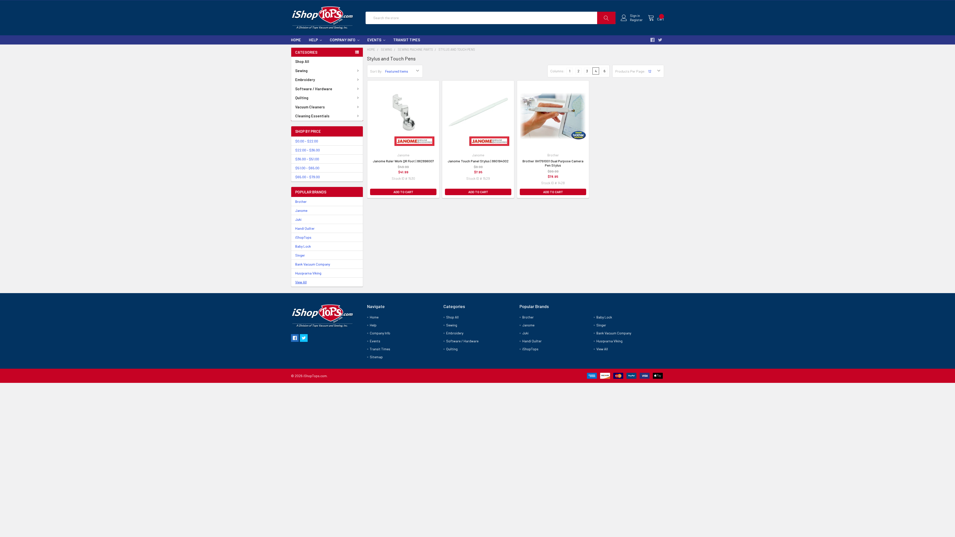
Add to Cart (403, 192)
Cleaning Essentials (312, 116)
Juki (298, 219)
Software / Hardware (313, 89)
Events (374, 40)
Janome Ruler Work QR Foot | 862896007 (403, 161)
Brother (301, 201)
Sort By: (376, 71)
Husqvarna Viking (308, 273)
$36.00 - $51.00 (307, 159)
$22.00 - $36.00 (307, 150)
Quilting (301, 97)
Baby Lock (303, 246)
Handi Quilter (305, 228)
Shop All (302, 61)
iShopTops (303, 237)
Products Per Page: (630, 71)
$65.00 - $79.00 (307, 177)
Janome (301, 210)
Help (314, 40)
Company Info (343, 40)
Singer (300, 255)
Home (296, 40)
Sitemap (376, 357)
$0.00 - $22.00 (306, 141)
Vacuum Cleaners (310, 107)
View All (301, 282)
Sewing (301, 70)
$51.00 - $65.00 (307, 168)
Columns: (557, 71)
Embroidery (305, 79)
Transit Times (406, 40)
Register (636, 20)
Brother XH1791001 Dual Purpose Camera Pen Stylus (553, 163)
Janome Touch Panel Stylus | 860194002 (478, 161)
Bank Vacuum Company (312, 264)
